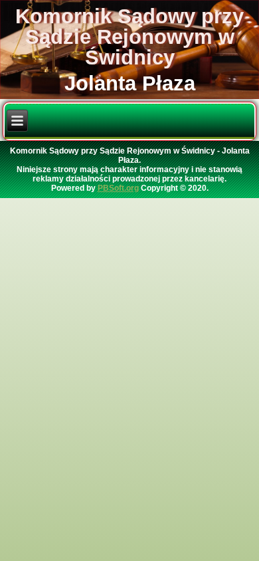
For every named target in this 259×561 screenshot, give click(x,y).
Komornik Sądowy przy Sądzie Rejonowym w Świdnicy (129, 37)
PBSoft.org (118, 188)
